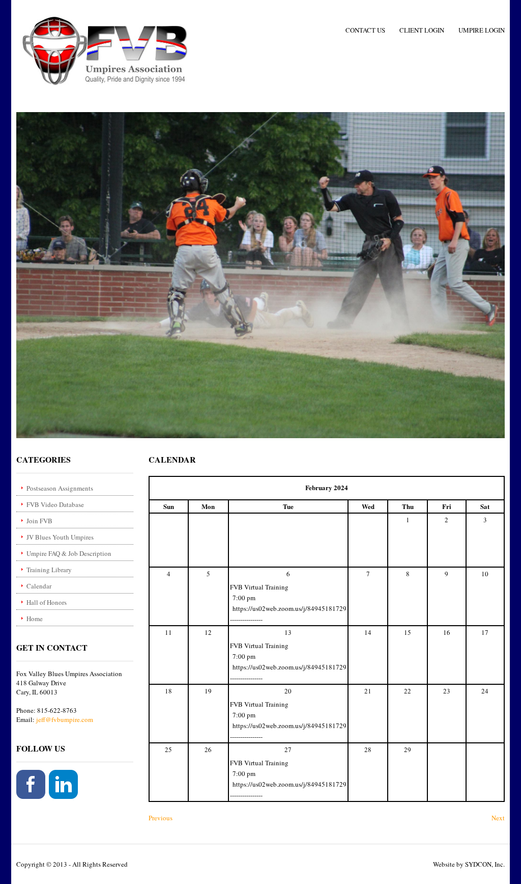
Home (34, 618)
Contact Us (365, 30)
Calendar (38, 586)
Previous (160, 817)
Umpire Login (481, 30)
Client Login (421, 30)
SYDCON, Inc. (485, 864)
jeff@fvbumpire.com (64, 719)
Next (498, 817)
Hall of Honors (46, 602)
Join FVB (39, 520)
